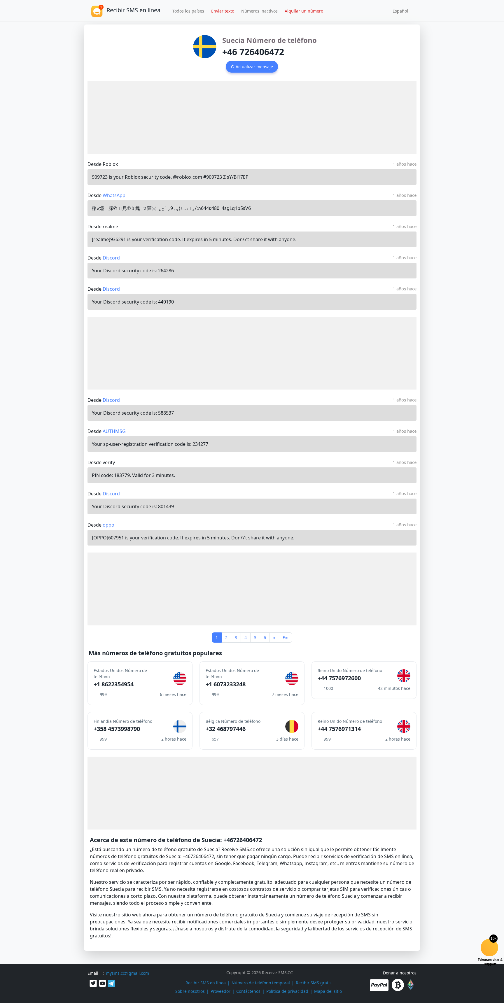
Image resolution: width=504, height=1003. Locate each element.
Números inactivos (259, 11)
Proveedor (220, 991)
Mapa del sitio (328, 991)
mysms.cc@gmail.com (127, 973)
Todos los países (188, 11)
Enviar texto (222, 11)
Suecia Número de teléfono (269, 40)
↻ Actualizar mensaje (252, 66)
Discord (111, 258)
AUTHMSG (114, 431)
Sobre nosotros (190, 991)
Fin (285, 637)
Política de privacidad (287, 991)
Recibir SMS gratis (314, 983)
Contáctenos (248, 991)
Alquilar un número (304, 11)
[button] (398, 10)
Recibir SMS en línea (206, 983)
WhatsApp (114, 195)
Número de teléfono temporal (261, 983)
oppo (108, 525)
